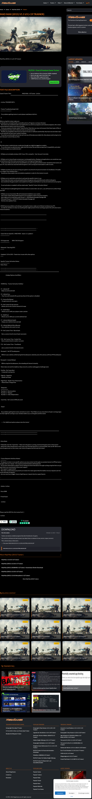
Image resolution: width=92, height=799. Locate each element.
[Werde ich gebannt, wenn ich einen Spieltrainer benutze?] (15, 681)
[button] (89, 781)
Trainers (25, 9)
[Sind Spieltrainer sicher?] (76, 681)
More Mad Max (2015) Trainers (31, 579)
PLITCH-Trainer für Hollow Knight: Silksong (44, 758)
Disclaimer (8, 777)
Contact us (8, 774)
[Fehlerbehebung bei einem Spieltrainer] (46, 681)
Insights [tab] (83, 61)
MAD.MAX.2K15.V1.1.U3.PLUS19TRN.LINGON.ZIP (14, 548)
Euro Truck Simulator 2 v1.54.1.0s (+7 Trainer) (72, 750)
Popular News (36, 783)
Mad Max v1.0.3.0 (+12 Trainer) (10, 559)
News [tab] (77, 61)
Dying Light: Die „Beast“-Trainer (14, 728)
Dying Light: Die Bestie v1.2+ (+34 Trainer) (44, 743)
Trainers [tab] (70, 61)
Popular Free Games (38, 789)
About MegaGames (11, 772)
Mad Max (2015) (16, 9)
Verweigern (71, 793)
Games (7, 9)
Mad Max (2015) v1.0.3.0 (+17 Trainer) (12, 563)
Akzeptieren (60, 793)
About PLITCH (54, 82)
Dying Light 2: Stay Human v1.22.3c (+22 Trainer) (73, 732)
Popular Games (37, 772)
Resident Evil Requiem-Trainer (13, 733)
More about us (82, 32)
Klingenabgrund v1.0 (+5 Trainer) (69, 756)
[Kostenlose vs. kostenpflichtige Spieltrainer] (15, 702)
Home (1, 9)
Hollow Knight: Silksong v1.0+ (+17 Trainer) (44, 740)
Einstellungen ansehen (83, 793)
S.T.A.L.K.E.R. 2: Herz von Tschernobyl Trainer (17, 731)
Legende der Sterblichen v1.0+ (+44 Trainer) (44, 732)
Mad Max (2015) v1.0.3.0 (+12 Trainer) (12, 571)
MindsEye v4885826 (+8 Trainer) (41, 755)
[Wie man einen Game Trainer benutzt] (46, 702)
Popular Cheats (37, 780)
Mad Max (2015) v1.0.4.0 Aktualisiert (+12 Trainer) (15, 575)
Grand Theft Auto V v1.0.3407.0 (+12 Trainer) (72, 759)
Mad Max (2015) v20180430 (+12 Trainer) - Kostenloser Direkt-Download (22, 567)
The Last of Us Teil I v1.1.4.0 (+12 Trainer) (71, 740)
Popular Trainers (37, 774)
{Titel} (72, 796)
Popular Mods (36, 777)
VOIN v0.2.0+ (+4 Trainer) (67, 753)
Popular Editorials (37, 786)
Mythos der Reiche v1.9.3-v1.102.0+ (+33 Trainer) (73, 747)
